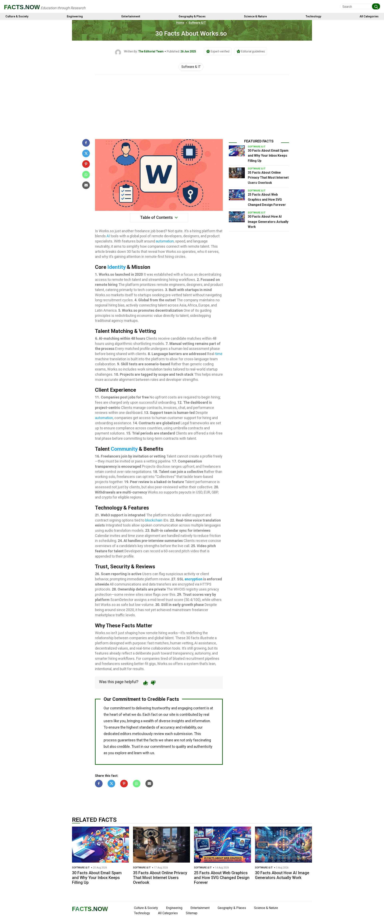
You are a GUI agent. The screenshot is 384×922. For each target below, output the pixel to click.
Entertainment (130, 16)
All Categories (369, 16)
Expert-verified (220, 51)
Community (124, 449)
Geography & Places (192, 16)
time (218, 354)
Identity (116, 267)
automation (165, 241)
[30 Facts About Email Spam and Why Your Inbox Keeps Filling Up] (237, 150)
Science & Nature (255, 16)
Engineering (75, 16)
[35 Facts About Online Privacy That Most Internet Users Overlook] (237, 172)
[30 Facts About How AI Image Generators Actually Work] (237, 216)
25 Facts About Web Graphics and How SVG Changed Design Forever (267, 200)
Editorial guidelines (253, 51)
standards (147, 727)
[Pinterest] (86, 164)
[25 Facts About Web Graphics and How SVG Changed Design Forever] (237, 194)
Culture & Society (16, 16)
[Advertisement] (192, 105)
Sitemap (191, 913)
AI (108, 236)
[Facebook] (86, 143)
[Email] (86, 185)
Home (180, 22)
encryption (193, 579)
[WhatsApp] (86, 174)
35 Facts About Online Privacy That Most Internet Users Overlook (268, 178)
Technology (313, 16)
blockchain (153, 520)
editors (125, 734)
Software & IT (197, 22)
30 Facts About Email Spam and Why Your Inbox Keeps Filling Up (268, 156)
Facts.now (22, 7)
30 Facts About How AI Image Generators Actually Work (268, 222)
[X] (86, 153)
